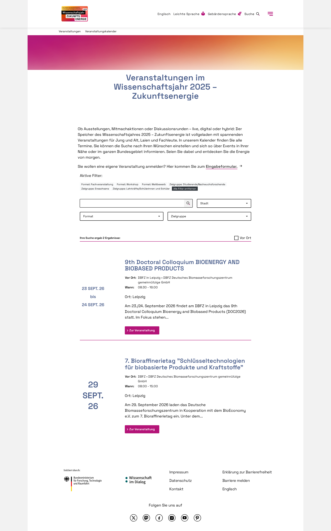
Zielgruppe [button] (178, 216)
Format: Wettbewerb (154, 184)
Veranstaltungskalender (101, 31)
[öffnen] (270, 13)
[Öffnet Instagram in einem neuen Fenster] (171, 518)
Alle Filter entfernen (184, 188)
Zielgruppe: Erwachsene (95, 188)
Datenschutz (180, 480)
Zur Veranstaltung (144, 330)
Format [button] (88, 216)
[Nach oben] (320, 498)
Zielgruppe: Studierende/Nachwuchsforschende (197, 184)
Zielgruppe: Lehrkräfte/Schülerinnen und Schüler (141, 188)
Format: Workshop (127, 184)
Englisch (164, 14)
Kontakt (176, 488)
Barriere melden (236, 480)
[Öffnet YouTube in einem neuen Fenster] (184, 518)
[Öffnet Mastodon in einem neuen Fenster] (146, 518)
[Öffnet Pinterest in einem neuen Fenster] (197, 518)
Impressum (178, 472)
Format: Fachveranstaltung (97, 184)
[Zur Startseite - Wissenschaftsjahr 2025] (74, 14)
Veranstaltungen (70, 31)
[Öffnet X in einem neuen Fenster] (133, 518)
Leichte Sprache (186, 14)
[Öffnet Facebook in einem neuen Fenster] (159, 518)
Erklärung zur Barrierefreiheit (247, 472)
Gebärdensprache (222, 14)
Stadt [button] (204, 203)
